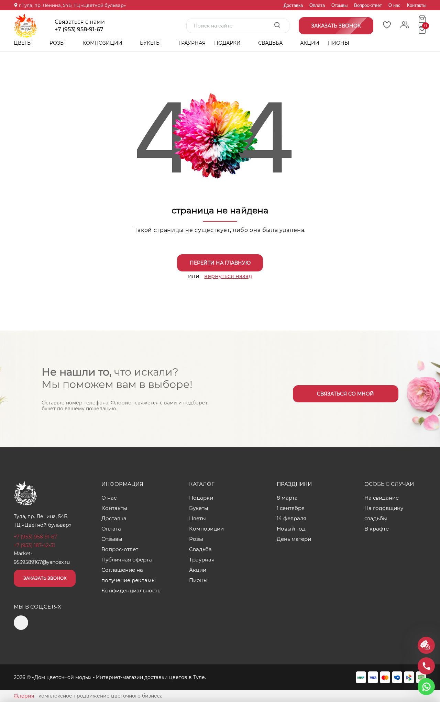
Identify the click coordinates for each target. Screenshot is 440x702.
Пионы (338, 43)
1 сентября (291, 508)
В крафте (376, 528)
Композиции (103, 43)
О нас (394, 5)
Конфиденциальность (130, 590)
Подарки (228, 43)
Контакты (416, 5)
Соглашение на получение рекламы (128, 575)
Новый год (291, 528)
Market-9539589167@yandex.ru (42, 557)
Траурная (192, 43)
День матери (294, 539)
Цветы (23, 43)
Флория (24, 696)
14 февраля (291, 518)
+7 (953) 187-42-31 (34, 545)
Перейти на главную (220, 263)
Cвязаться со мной (345, 394)
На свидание (381, 497)
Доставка (293, 5)
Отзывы (339, 5)
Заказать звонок (44, 578)
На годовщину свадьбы (383, 513)
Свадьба (271, 43)
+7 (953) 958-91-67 (79, 29)
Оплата (317, 5)
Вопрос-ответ (368, 5)
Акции (309, 43)
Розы (58, 43)
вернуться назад (228, 276)
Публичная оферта (126, 559)
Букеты (151, 43)
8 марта (287, 497)
